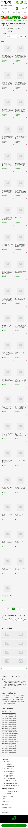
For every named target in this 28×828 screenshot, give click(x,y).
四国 (15, 20)
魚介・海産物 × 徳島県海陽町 (8, 722)
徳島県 (19, 20)
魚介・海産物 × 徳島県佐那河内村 (9, 733)
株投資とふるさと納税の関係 (9, 778)
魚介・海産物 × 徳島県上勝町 (8, 726)
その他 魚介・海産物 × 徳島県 (8, 703)
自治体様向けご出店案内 (7, 807)
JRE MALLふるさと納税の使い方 (10, 791)
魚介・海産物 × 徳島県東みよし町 (9, 741)
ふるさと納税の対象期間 (9, 766)
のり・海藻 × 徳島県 (20, 701)
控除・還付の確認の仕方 (9, 775)
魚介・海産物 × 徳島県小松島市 (9, 731)
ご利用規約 (4, 810)
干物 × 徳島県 (13, 699)
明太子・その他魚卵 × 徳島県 (17, 697)
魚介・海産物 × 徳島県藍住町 (8, 713)
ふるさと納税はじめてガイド (9, 761)
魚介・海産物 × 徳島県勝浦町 (8, 724)
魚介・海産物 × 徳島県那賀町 (8, 737)
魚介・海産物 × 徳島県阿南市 (8, 714)
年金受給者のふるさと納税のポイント (11, 785)
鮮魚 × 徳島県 (5, 699)
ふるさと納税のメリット (9, 768)
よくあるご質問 (5, 801)
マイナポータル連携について (9, 771)
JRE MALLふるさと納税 (6, 20)
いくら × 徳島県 (5, 697)
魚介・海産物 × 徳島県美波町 (8, 745)
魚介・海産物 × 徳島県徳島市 (8, 735)
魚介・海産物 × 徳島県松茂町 (8, 743)
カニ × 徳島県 (14, 695)
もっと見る (14, 668)
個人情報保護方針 (5, 812)
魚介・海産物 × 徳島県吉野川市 (9, 752)
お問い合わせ (5, 804)
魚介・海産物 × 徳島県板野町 (8, 720)
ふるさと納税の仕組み (8, 764)
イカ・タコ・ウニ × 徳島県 (8, 701)
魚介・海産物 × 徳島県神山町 (8, 728)
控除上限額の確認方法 (8, 776)
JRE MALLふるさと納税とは (9, 789)
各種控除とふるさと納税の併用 (10, 780)
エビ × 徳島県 (21, 695)
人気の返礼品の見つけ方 (9, 793)
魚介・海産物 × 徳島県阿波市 (8, 716)
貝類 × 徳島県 (20, 699)
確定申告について (7, 769)
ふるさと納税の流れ (8, 763)
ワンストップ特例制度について (10, 773)
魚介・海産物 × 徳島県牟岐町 (8, 750)
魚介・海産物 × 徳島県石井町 (8, 718)
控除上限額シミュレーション (8, 796)
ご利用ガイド (5, 798)
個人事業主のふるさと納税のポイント (11, 782)
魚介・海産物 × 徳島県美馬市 (8, 746)
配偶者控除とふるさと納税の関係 (10, 783)
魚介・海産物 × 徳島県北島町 (8, 730)
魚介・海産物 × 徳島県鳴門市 (8, 739)
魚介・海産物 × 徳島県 (7, 711)
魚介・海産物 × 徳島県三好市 (8, 748)
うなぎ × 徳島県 (5, 695)
